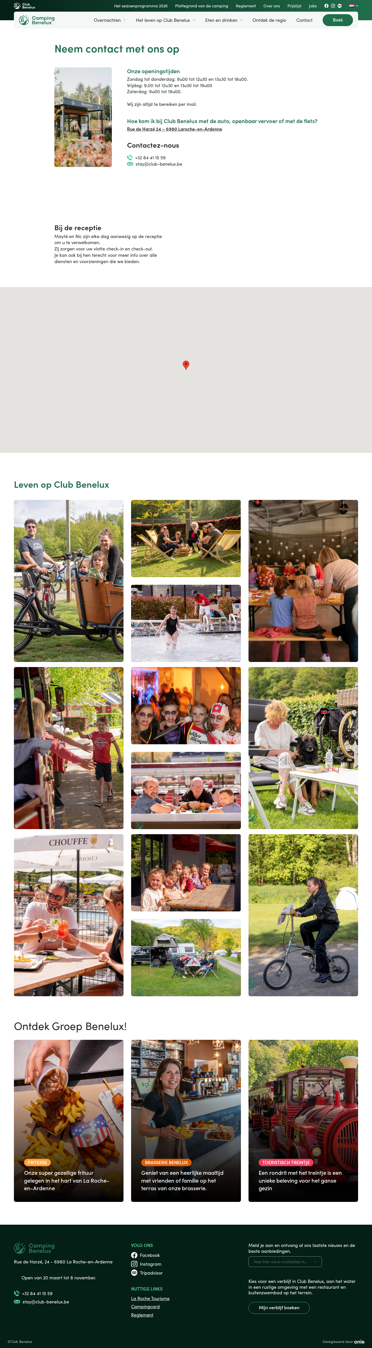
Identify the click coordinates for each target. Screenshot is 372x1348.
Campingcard (145, 1306)
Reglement (142, 1315)
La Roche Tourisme (150, 1298)
